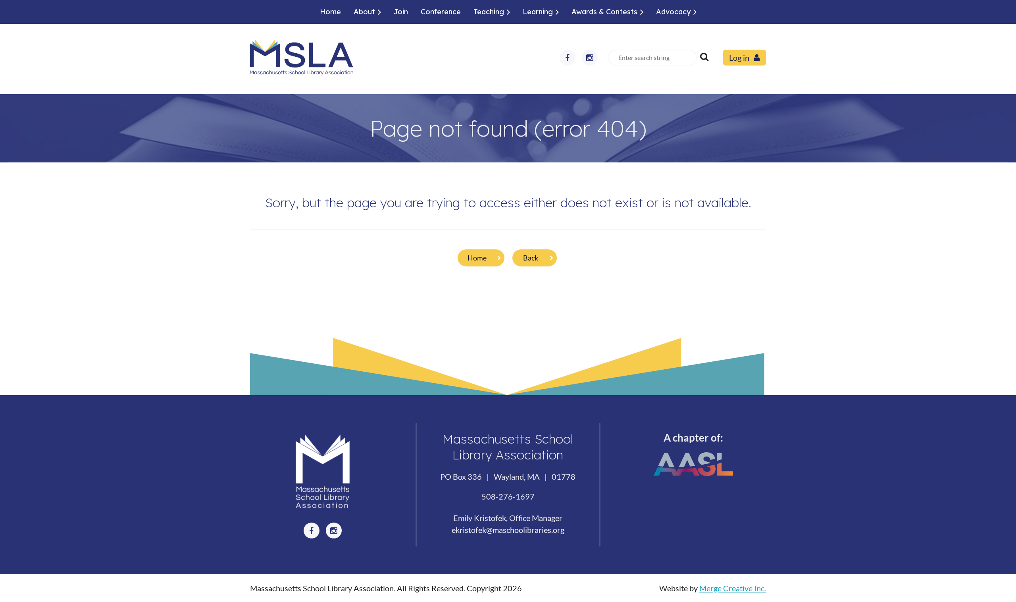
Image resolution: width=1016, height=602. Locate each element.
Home (477, 257)
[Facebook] (567, 58)
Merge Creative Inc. (732, 588)
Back (530, 257)
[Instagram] (590, 58)
